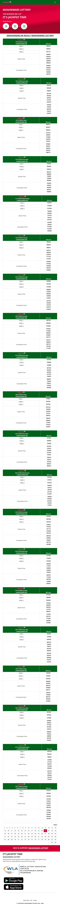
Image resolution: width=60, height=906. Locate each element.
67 (5, 839)
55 (18, 836)
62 (42, 836)
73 (25, 839)
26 (28, 831)
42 (28, 833)
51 (5, 836)
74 (28, 839)
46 (42, 833)
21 (11, 831)
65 (52, 836)
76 (35, 839)
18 (55, 828)
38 (15, 833)
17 (52, 828)
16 (48, 828)
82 (55, 839)
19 (5, 831)
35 (5, 833)
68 (8, 839)
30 (42, 831)
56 (22, 836)
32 (48, 831)
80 (48, 839)
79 (45, 839)
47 (45, 833)
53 (11, 836)
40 (22, 833)
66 (55, 836)
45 (38, 833)
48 (48, 833)
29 (38, 831)
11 (32, 828)
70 (15, 839)
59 (32, 836)
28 (35, 831)
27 (32, 831)
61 (38, 836)
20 (8, 831)
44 (35, 833)
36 (8, 833)
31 (45, 831)
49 (52, 833)
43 (32, 833)
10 (28, 828)
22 (15, 831)
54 (15, 836)
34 (55, 831)
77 (38, 839)
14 (42, 828)
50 (55, 833)
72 (22, 839)
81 (52, 839)
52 (8, 836)
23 (18, 831)
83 (52, 842)
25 (25, 831)
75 (32, 839)
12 (35, 828)
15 (45, 828)
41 (25, 833)
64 (48, 836)
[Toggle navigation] (55, 2)
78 (42, 839)
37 (11, 833)
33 (52, 831)
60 (35, 836)
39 (18, 833)
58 (28, 836)
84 (55, 842)
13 (38, 828)
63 (45, 836)
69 (11, 839)
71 (18, 839)
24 (22, 831)
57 (25, 836)
